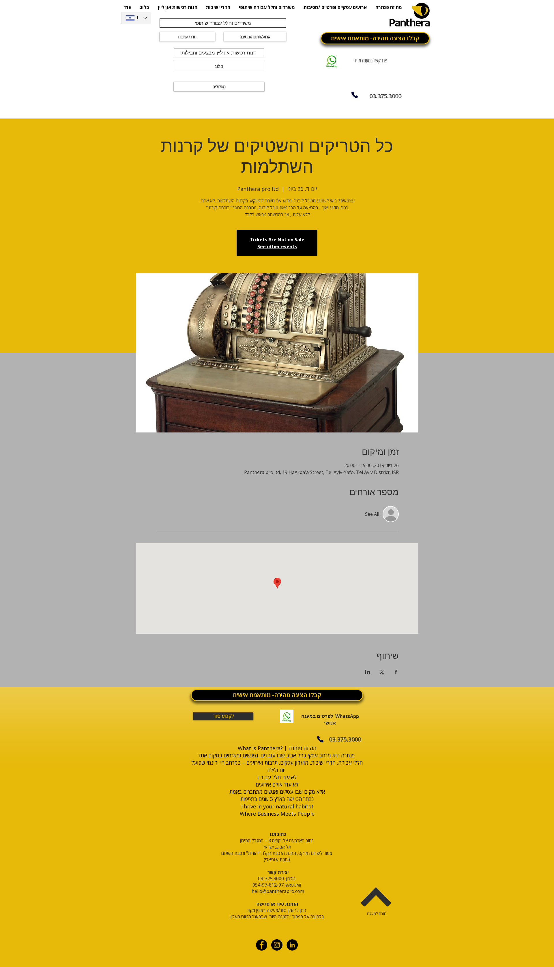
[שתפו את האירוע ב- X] (382, 672)
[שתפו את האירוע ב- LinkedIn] (367, 672)
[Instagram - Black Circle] (276, 945)
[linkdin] (292, 945)
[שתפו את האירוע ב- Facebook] (396, 672)
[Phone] (354, 95)
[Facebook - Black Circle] (261, 945)
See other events (277, 246)
